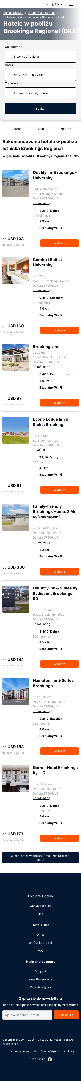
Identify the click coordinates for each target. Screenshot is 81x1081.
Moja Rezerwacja (40, 979)
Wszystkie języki (40, 987)
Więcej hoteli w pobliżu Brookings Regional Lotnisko (40, 156)
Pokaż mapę (41, 203)
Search (16, 128)
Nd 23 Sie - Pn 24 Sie (29, 75)
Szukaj (40, 108)
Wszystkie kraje (40, 906)
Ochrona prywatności (23, 1051)
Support (40, 971)
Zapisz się (66, 1015)
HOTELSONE (44, 1039)
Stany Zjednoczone (41, 12)
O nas (41, 934)
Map (41, 128)
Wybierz (59, 243)
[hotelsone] (18, 4)
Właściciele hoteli (40, 942)
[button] (42, 4)
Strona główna (13, 12)
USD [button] (55, 4)
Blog (40, 913)
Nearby (66, 128)
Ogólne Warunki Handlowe (57, 1051)
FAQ (40, 950)
